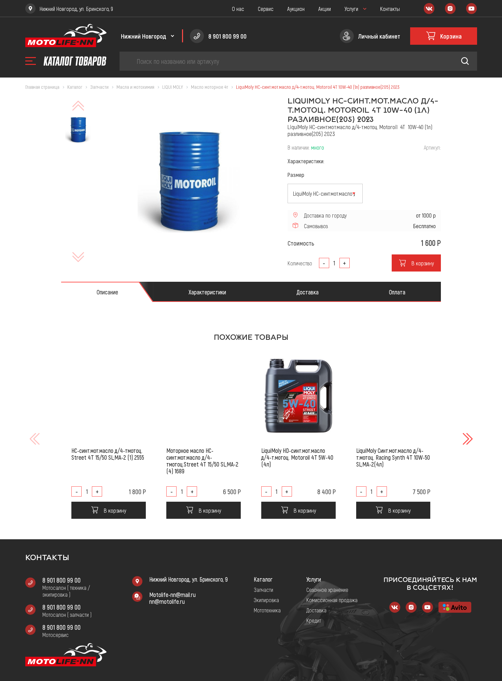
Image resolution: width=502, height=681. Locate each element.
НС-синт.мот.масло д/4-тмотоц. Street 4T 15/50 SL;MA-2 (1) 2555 (107, 454)
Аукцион (296, 8)
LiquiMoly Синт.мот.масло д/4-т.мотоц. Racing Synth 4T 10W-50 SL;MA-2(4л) (393, 457)
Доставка (316, 610)
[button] (467, 439)
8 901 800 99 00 (61, 580)
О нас (238, 8)
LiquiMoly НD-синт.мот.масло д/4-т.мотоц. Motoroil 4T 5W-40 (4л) (297, 457)
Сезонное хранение (327, 589)
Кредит (313, 620)
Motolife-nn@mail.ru (172, 594)
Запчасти (263, 589)
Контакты (390, 8)
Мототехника (267, 610)
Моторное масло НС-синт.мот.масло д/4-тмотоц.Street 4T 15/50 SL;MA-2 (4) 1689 (202, 460)
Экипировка (266, 599)
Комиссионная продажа (332, 599)
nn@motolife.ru (167, 601)
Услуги (351, 8)
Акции (324, 8)
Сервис (266, 8)
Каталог (263, 579)
